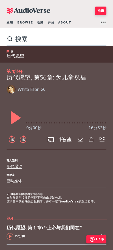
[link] (46, 232)
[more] (103, 22)
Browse (25, 22)
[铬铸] (50, 139)
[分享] (91, 139)
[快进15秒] (23, 139)
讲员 (51, 22)
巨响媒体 (14, 180)
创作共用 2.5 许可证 (23, 197)
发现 (10, 22)
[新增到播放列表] (102, 139)
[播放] (14, 118)
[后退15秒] (12, 139)
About (64, 22)
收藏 (40, 22)
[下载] (80, 139)
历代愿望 (14, 166)
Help (100, 239)
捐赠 (100, 10)
